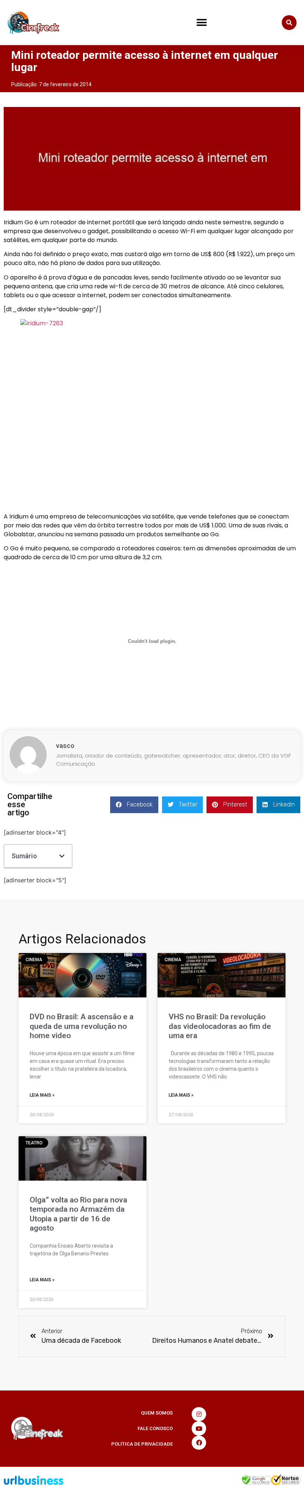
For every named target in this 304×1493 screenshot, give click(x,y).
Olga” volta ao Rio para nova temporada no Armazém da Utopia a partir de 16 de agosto (78, 1213)
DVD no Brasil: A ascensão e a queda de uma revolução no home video (81, 1026)
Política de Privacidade (142, 1444)
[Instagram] (199, 1414)
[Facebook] (199, 1443)
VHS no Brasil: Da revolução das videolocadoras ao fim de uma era (220, 1026)
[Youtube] (199, 1428)
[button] (201, 22)
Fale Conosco (155, 1428)
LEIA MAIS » (42, 1095)
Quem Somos (157, 1413)
